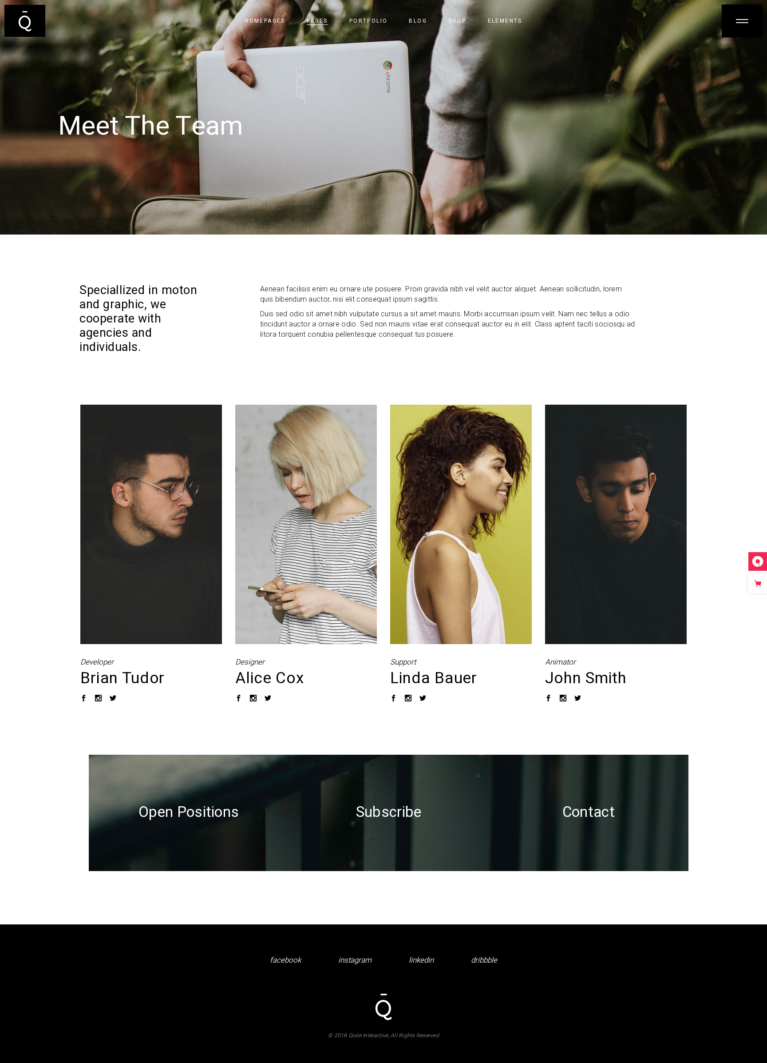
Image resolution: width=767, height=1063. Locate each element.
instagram (355, 960)
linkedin (421, 960)
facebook (285, 960)
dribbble (484, 960)
